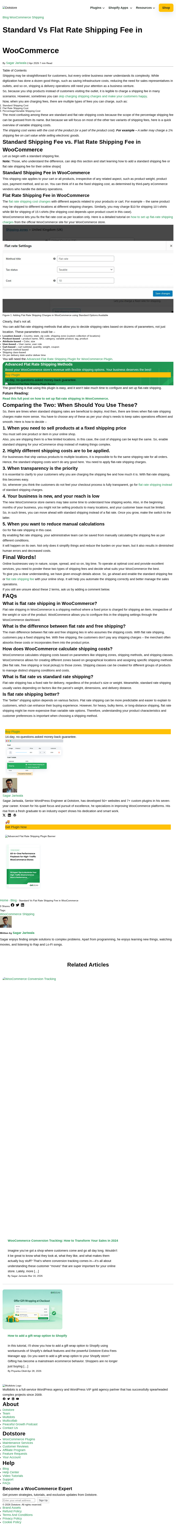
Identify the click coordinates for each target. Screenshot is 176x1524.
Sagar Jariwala (16, 63)
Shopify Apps (118, 7)
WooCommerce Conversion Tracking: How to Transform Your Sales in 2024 (63, 1240)
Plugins (95, 7)
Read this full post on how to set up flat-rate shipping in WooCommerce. (56, 398)
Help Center (11, 1472)
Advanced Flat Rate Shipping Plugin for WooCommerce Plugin (69, 359)
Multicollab (10, 1420)
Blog (6, 17)
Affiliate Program (14, 1450)
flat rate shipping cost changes (30, 201)
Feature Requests (15, 1453)
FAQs (6, 1483)
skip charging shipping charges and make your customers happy (103, 96)
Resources (144, 7)
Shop (166, 7)
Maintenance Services (18, 1443)
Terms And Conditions (18, 1515)
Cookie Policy (12, 1522)
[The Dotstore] (10, 7)
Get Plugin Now (16, 827)
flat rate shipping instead (155, 484)
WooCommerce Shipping (26, 17)
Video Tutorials (13, 1476)
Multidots (9, 1417)
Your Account (12, 1457)
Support (8, 1479)
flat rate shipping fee (20, 579)
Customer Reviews (16, 1446)
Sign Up (43, 1500)
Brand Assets (12, 1507)
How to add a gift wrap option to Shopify (37, 1335)
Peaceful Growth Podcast (20, 1424)
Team (6, 1413)
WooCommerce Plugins (19, 1439)
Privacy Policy (12, 1518)
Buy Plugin (12, 375)
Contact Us (10, 1428)
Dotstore (8, 1410)
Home (4, 900)
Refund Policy (12, 1511)
